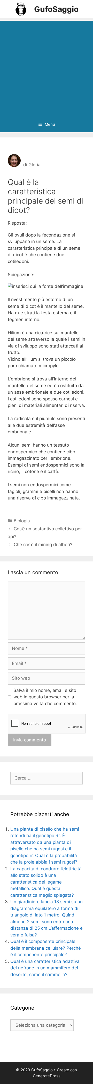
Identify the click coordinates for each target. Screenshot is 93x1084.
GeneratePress (46, 1075)
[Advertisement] (46, 67)
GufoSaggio (56, 9)
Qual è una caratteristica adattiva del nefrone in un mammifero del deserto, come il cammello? (45, 968)
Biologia (22, 520)
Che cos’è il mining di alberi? (43, 544)
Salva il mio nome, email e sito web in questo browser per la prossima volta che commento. (45, 697)
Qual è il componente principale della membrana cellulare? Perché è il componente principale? (45, 948)
